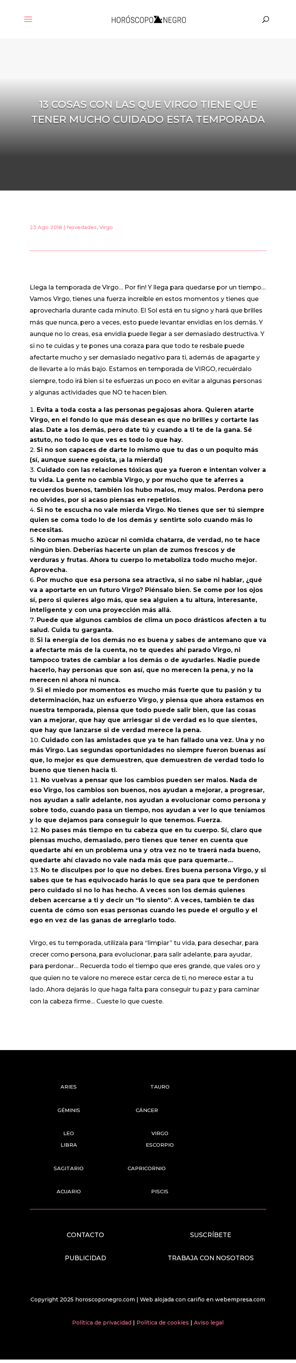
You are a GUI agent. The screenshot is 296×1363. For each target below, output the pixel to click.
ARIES (69, 1087)
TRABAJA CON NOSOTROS (211, 1258)
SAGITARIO (69, 1168)
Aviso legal (209, 1322)
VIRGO (159, 1133)
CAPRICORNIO (147, 1168)
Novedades (82, 227)
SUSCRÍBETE (210, 1235)
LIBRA (69, 1145)
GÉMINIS (68, 1110)
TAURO (160, 1087)
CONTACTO (85, 1235)
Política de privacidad (102, 1322)
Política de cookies (163, 1322)
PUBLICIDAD (85, 1258)
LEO (68, 1133)
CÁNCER (147, 1110)
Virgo (106, 227)
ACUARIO (69, 1191)
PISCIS (159, 1191)
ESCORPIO (160, 1145)
